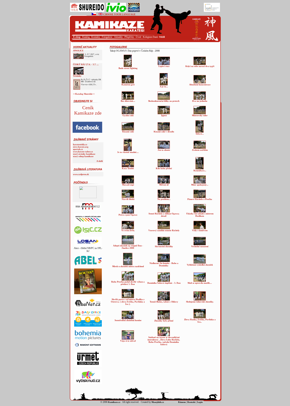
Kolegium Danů (150, 37)
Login (177, 14)
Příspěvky (129, 37)
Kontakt (191, 402)
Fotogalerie (107, 37)
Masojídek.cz (158, 402)
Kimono (182, 402)
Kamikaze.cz (114, 402)
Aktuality (118, 37)
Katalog (86, 37)
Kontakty (96, 37)
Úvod (139, 37)
